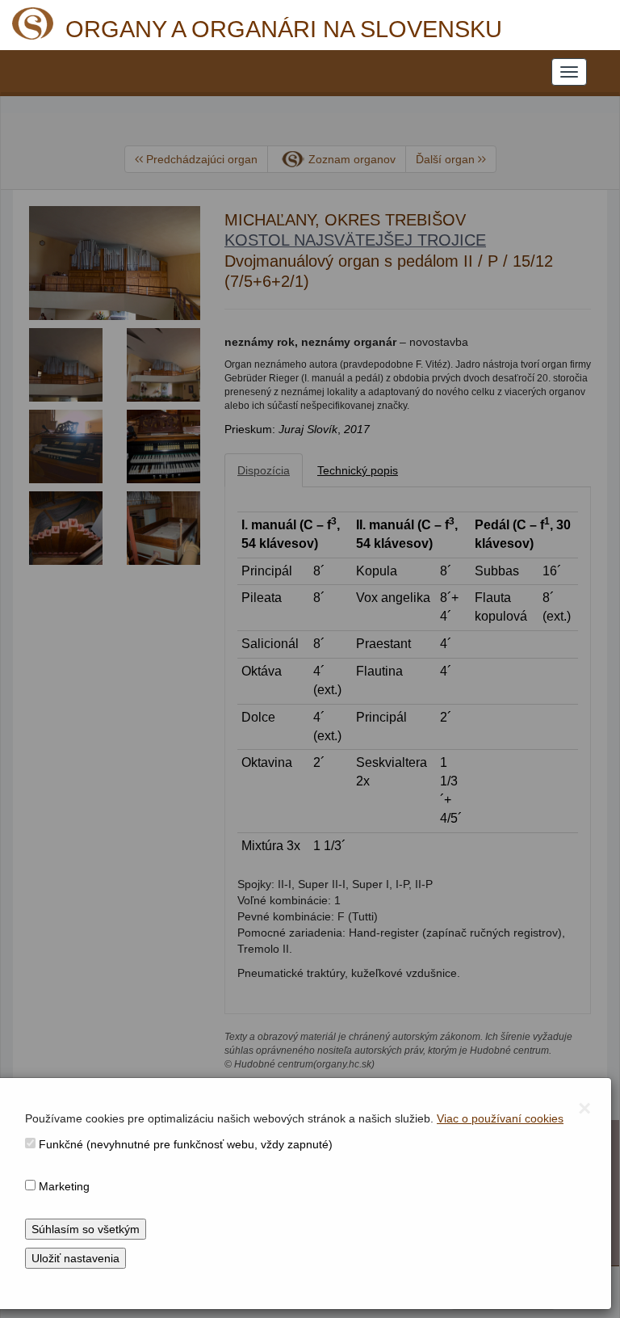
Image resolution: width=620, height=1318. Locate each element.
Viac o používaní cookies (500, 1118)
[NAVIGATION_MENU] (569, 72)
